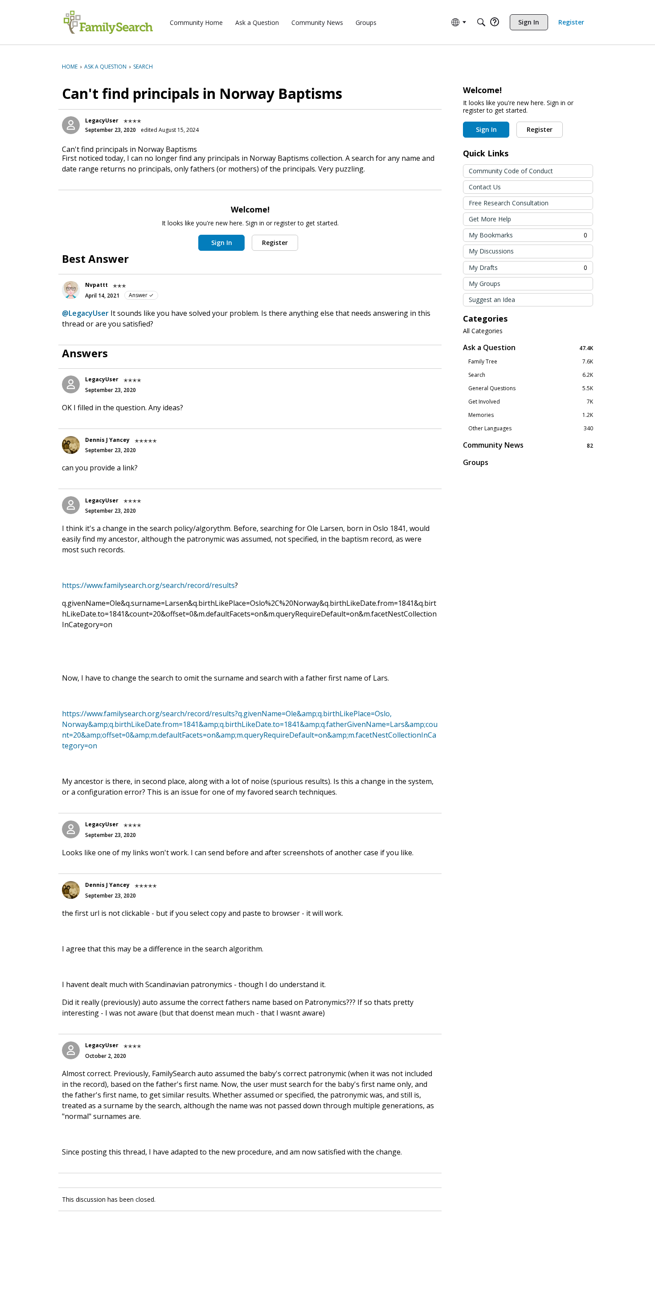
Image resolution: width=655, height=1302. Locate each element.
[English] (108, 22)
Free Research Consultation (509, 203)
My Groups (484, 283)
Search (530, 375)
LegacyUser (102, 120)
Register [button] (275, 242)
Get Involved (530, 402)
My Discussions (491, 251)
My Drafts (528, 267)
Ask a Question (528, 347)
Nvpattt (96, 285)
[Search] (481, 22)
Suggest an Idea (492, 299)
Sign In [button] (221, 242)
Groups (475, 462)
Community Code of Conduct (511, 171)
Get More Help (490, 219)
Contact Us (485, 187)
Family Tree (530, 362)
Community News (528, 445)
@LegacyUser (85, 313)
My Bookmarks (528, 235)
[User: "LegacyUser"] (71, 125)
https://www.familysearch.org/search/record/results (148, 585)
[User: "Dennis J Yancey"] (71, 445)
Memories (530, 415)
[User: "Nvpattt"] (71, 290)
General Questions (530, 388)
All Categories (483, 331)
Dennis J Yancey (107, 440)
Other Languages (530, 428)
